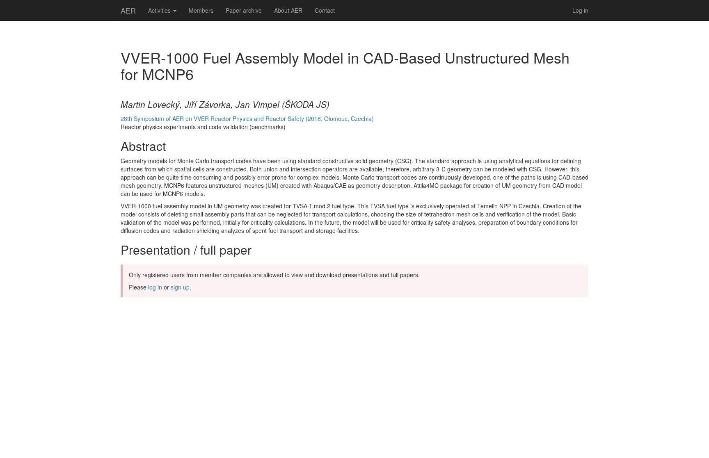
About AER (288, 10)
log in (155, 287)
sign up (180, 287)
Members (201, 10)
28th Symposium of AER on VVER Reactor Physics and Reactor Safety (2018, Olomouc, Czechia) (247, 118)
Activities (160, 10)
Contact (325, 10)
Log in (580, 10)
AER (128, 10)
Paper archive (244, 10)
